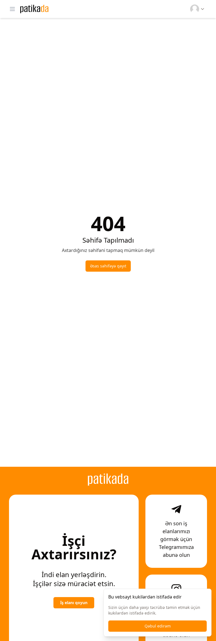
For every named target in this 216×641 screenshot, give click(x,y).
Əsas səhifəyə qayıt (108, 266)
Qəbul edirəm (158, 626)
